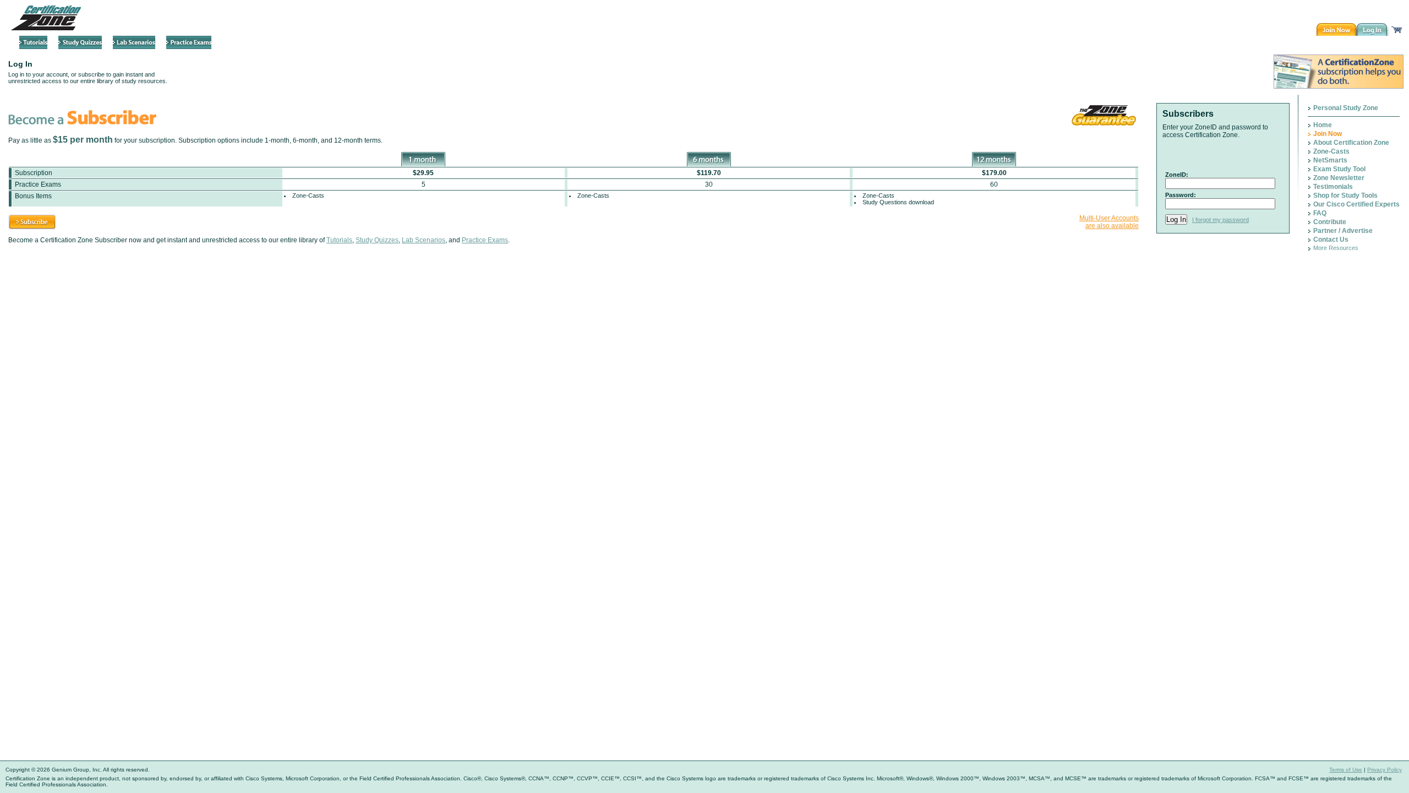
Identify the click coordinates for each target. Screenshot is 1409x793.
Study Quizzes (377, 240)
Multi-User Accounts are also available (1109, 222)
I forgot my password (1220, 219)
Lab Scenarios (423, 240)
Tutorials (339, 240)
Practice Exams (485, 240)
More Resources (1335, 248)
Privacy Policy (1384, 770)
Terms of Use (1345, 770)
